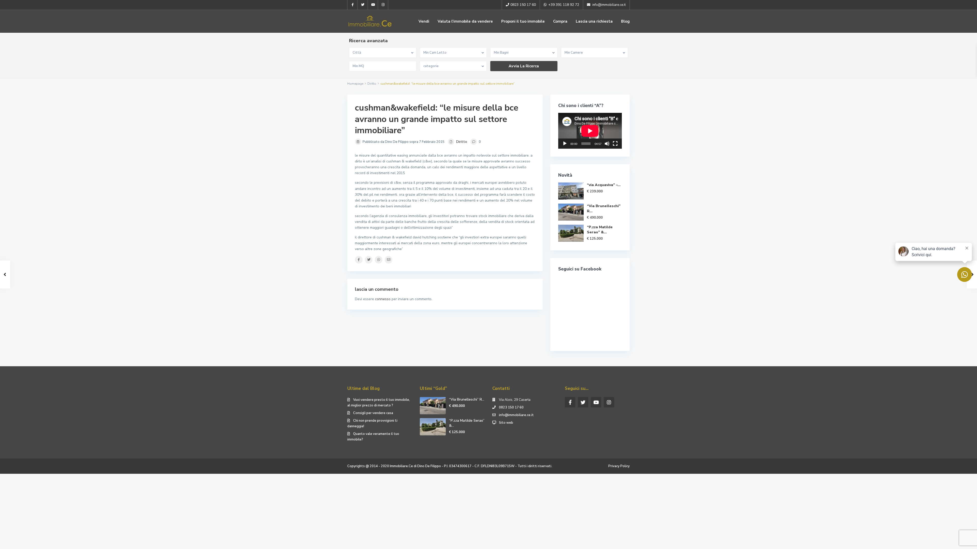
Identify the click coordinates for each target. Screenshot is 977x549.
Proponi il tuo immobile (523, 21)
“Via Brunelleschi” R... (466, 399)
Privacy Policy (619, 466)
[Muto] (607, 143)
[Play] (564, 143)
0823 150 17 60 (511, 407)
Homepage (355, 84)
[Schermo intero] (615, 143)
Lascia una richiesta (594, 21)
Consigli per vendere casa (373, 413)
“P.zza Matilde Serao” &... (600, 230)
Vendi (424, 21)
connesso (383, 299)
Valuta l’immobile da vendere (465, 21)
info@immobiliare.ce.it (516, 415)
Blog (625, 21)
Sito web (506, 422)
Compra (560, 21)
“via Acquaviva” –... (604, 184)
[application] (590, 131)
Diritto (371, 84)
